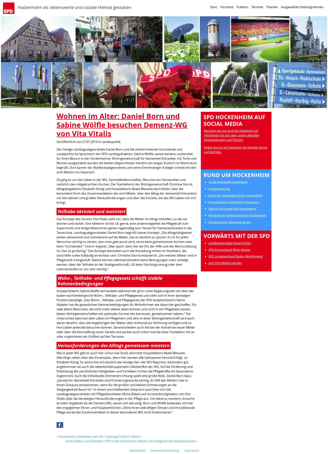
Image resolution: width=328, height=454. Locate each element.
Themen (272, 7)
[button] (60, 425)
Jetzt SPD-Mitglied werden (225, 263)
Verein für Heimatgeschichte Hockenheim (235, 195)
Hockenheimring (219, 189)
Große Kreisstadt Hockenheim (228, 182)
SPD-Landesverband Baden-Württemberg (235, 256)
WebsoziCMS (137, 450)
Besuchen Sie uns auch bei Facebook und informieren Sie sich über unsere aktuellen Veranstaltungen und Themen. (231, 135)
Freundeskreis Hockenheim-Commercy (233, 202)
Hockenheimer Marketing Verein (229, 222)
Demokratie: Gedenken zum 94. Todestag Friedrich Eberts (100, 436)
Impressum (191, 450)
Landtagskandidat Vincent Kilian (229, 243)
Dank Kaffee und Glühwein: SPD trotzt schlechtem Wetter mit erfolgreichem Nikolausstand (130, 441)
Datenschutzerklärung (165, 450)
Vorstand (226, 7)
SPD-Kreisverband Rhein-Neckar (229, 250)
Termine (257, 7)
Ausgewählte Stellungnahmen (302, 7)
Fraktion (242, 7)
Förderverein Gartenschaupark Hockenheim (237, 215)
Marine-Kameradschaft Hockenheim (232, 209)
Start (213, 7)
